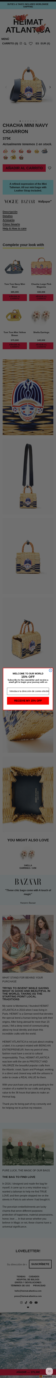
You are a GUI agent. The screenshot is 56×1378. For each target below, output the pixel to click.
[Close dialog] (50, 670)
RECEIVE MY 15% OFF (28, 700)
